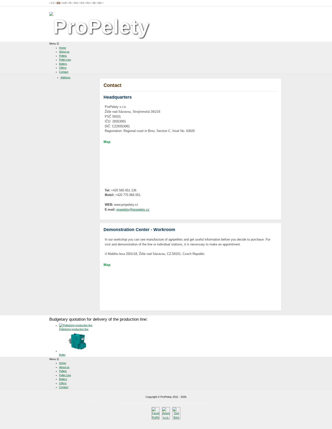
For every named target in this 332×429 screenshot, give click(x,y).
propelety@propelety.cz (132, 209)
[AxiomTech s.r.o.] (166, 417)
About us (64, 51)
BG (100, 2)
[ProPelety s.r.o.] (99, 27)
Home (62, 47)
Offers (63, 67)
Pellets (63, 55)
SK (94, 2)
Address (65, 77)
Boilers (63, 63)
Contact (63, 71)
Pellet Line (65, 59)
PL (70, 2)
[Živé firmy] (176, 417)
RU (88, 2)
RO (76, 2)
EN (58, 2)
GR (64, 2)
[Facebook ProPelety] (155, 417)
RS (82, 2)
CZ (52, 2)
